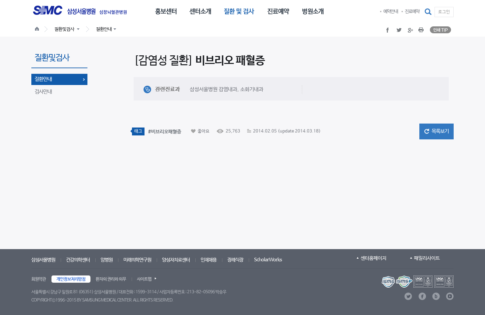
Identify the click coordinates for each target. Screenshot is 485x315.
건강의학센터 (78, 260)
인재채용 (208, 260)
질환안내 (43, 79)
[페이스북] (422, 296)
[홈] (38, 29)
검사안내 (43, 92)
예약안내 (390, 11)
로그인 (444, 12)
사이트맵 (144, 279)
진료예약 (412, 11)
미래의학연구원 (137, 260)
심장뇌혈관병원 (113, 12)
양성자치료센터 (176, 260)
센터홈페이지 (373, 258)
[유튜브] (450, 296)
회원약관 (38, 279)
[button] (429, 12)
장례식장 (235, 260)
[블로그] (436, 296)
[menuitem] (165, 11)
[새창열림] (418, 281)
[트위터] (408, 296)
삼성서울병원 (43, 260)
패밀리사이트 (427, 258)
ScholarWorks (268, 260)
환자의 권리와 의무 (111, 279)
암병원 (107, 260)
